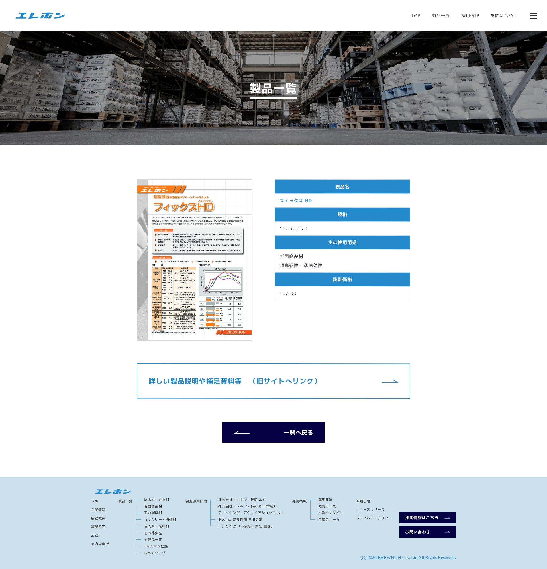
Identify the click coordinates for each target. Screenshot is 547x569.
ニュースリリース (370, 509)
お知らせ (363, 501)
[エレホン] (38, 15)
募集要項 (325, 499)
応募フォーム (329, 519)
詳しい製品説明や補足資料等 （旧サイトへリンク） (235, 381)
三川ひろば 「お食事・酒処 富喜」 (246, 526)
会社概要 (98, 518)
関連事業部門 (196, 501)
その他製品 (153, 533)
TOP (416, 16)
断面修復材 (153, 506)
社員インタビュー (332, 512)
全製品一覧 (153, 539)
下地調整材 (153, 512)
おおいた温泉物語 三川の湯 (240, 519)
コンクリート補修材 (160, 519)
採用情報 (470, 16)
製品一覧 (441, 16)
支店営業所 (100, 543)
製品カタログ (155, 552)
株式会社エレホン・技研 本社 (242, 499)
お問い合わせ (504, 16)
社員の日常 (327, 506)
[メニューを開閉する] (533, 16)
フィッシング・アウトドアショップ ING (250, 512)
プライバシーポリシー (374, 518)
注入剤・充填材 (156, 526)
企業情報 (98, 509)
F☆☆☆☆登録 (156, 546)
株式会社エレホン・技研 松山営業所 (247, 506)
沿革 (94, 535)
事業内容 (98, 526)
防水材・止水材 (156, 499)
